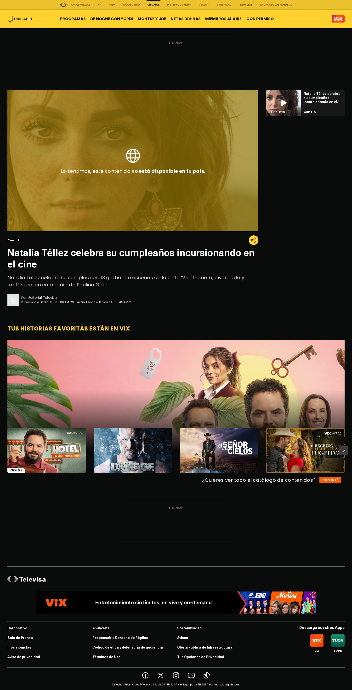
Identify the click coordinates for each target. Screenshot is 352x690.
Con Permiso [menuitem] (260, 19)
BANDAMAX (224, 4)
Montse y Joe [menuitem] (152, 19)
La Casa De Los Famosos (276, 4)
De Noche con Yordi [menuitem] (111, 19)
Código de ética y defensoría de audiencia (127, 647)
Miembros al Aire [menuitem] (223, 19)
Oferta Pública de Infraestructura (205, 647)
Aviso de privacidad (23, 657)
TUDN (111, 4)
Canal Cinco (131, 4)
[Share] (253, 240)
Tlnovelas (245, 4)
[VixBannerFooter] (176, 602)
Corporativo (17, 628)
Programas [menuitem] (73, 19)
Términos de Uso (106, 657)
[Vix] (338, 19)
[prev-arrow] (4, 450)
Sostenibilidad (189, 628)
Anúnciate (101, 628)
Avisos (182, 638)
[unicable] (20, 19)
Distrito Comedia (179, 4)
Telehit (204, 4)
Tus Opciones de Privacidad (200, 657)
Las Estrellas (80, 4)
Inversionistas (19, 647)
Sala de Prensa (20, 638)
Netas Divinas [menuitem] (186, 19)
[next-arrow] (343, 450)
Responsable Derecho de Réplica (120, 638)
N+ (99, 4)
